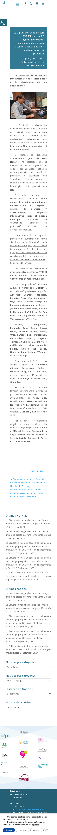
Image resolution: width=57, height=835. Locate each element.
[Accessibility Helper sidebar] (3, 22)
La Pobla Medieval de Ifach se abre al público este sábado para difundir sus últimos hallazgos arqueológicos (28, 576)
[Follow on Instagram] (37, 3)
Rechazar (22, 830)
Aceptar (9, 830)
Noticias (31, 65)
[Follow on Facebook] (25, 3)
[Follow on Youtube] (42, 3)
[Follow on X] (31, 3)
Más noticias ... (39, 471)
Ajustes (36, 830)
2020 (40, 58)
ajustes (35, 824)
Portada (40, 65)
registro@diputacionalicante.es (30, 809)
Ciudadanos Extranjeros (32, 62)
